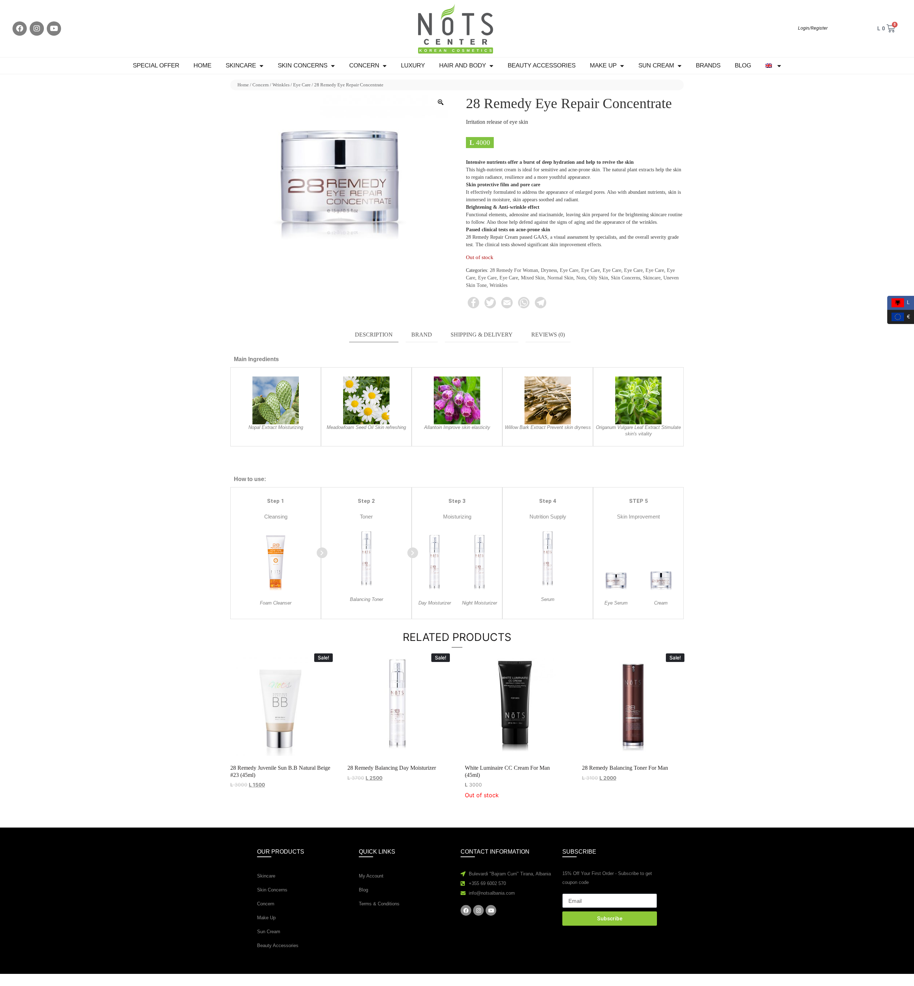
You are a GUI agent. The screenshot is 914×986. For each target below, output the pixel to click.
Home (202, 65)
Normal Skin (560, 277)
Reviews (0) (548, 335)
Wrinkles (281, 84)
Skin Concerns (302, 65)
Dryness (549, 270)
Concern (364, 65)
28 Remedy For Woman (514, 270)
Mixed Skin (532, 277)
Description (374, 335)
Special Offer (156, 65)
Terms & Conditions (379, 903)
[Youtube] (54, 28)
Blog (743, 65)
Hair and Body (462, 65)
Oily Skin (598, 277)
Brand (421, 335)
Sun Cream (656, 65)
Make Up (603, 65)
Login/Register (813, 28)
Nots (581, 277)
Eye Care (302, 84)
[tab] (373, 335)
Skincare (241, 65)
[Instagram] (37, 28)
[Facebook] (19, 28)
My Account (371, 876)
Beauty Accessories (542, 65)
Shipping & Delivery (482, 335)
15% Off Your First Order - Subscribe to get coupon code (607, 878)
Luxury (413, 65)
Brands (708, 65)
